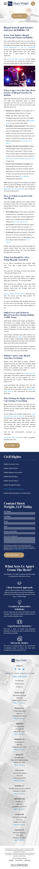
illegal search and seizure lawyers (14, 189)
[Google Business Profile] (24, 669)
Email (5, 526)
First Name (7, 511)
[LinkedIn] (19, 669)
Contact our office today (12, 437)
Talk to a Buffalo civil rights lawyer (14, 294)
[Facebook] (16, 669)
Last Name (7, 516)
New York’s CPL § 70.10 (20, 222)
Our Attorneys (19, 681)
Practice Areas (19, 684)
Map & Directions (19, 703)
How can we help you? (11, 536)
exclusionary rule (29, 373)
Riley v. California (24, 176)
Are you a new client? (10, 531)
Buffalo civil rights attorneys (16, 59)
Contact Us (19, 687)
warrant (19, 337)
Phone (6, 521)
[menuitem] (19, 464)
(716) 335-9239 (19, 676)
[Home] (19, 3)
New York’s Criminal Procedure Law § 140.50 (20, 158)
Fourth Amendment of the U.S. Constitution (19, 47)
